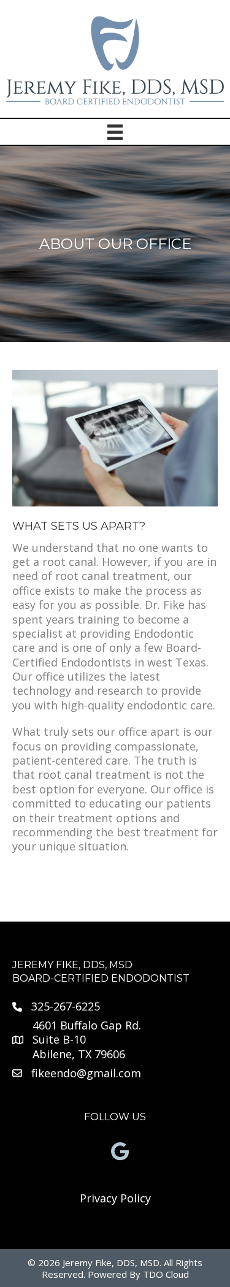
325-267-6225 (65, 1006)
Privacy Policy (115, 1198)
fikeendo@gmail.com (86, 1073)
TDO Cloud (166, 1274)
